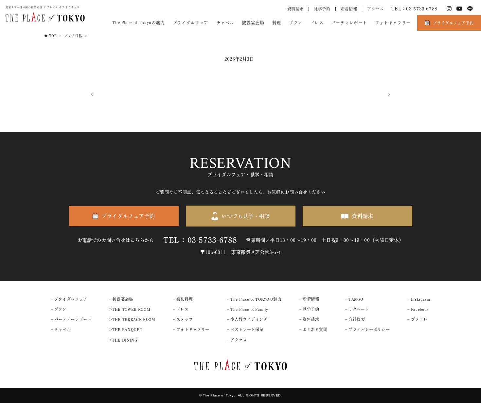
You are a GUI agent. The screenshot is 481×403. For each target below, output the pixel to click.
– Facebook (417, 309)
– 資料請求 (309, 319)
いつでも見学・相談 (246, 216)
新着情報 (349, 9)
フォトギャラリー (393, 23)
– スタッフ (183, 319)
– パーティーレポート (71, 319)
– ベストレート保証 (245, 329)
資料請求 (295, 9)
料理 (276, 23)
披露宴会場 (253, 23)
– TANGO (354, 299)
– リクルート (357, 309)
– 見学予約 (309, 309)
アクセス (375, 9)
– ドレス (180, 309)
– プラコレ (417, 319)
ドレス (317, 23)
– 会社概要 (355, 319)
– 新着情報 (309, 299)
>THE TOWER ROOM (130, 309)
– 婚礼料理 (183, 299)
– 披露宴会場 (121, 299)
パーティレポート (349, 23)
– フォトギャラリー (191, 329)
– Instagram (418, 299)
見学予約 (322, 9)
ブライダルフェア (190, 23)
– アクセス (237, 340)
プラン (295, 23)
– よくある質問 (313, 329)
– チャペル (61, 329)
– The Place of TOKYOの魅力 (254, 299)
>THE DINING (123, 340)
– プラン (59, 309)
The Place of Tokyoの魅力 (138, 23)
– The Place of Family (247, 309)
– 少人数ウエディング (247, 319)
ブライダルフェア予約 (453, 23)
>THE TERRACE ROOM (132, 319)
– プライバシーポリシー (367, 329)
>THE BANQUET (126, 329)
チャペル (225, 23)
